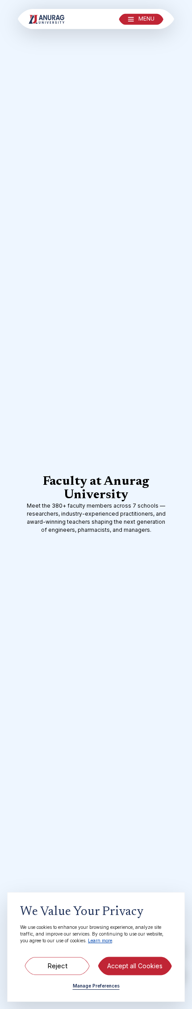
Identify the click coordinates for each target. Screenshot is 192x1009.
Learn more (100, 940)
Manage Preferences (96, 985)
